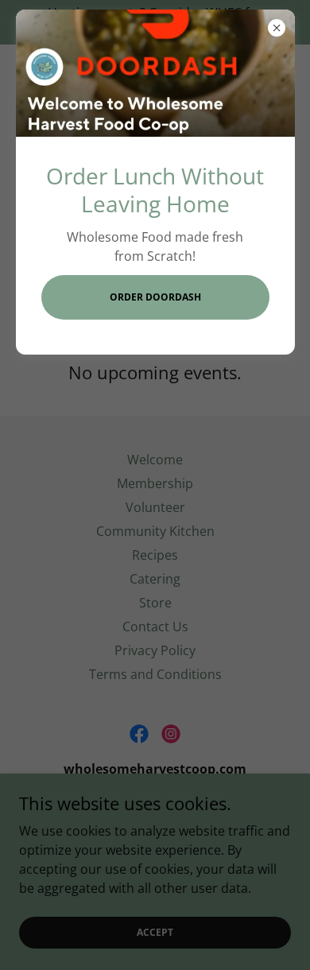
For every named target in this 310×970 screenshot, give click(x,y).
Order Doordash (155, 297)
